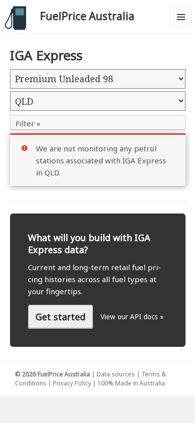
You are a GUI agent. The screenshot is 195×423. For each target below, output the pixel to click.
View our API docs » (132, 316)
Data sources (115, 374)
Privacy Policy (72, 383)
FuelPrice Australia (87, 16)
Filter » (28, 123)
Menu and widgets (181, 27)
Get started (61, 317)
